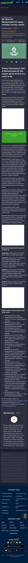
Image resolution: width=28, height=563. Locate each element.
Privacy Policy (13, 527)
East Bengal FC (8, 92)
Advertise (12, 525)
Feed (21, 522)
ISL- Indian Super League (7, 17)
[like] (7, 62)
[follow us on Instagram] (11, 542)
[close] (26, 552)
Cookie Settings (13, 533)
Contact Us (4, 527)
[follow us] (16, 62)
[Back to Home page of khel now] (7, 2)
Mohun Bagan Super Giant (17, 91)
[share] (21, 62)
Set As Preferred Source (10, 31)
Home (3, 522)
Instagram (20, 400)
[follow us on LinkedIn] (20, 542)
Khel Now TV (23, 527)
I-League (8, 147)
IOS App (8, 404)
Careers (11, 522)
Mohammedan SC (7, 145)
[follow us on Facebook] (8, 542)
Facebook (9, 400)
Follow (15, 28)
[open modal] (25, 516)
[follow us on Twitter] (14, 542)
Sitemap (22, 525)
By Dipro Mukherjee (7, 28)
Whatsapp (6, 406)
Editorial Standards (14, 530)
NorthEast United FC (14, 221)
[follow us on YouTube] (17, 542)
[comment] (11, 62)
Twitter (15, 400)
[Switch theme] (22, 2)
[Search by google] (19, 2)
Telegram (13, 406)
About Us (4, 525)
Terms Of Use (5, 530)
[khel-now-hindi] (26, 2)
